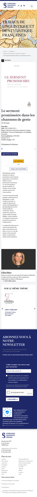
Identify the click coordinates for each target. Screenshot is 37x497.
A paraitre (4, 463)
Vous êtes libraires (24, 459)
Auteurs (3, 467)
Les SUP (21, 467)
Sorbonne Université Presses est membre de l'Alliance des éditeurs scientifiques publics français (18, 491)
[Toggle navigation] (31, 6)
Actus (3, 468)
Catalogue (11, 51)
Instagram (6, 487)
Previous (2, 308)
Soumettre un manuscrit (26, 461)
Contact (21, 472)
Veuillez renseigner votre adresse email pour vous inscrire (17, 366)
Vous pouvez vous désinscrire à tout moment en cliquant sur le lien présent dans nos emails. (17, 385)
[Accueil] (10, 5)
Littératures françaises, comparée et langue (18, 130)
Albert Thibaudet (11, 309)
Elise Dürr (4, 126)
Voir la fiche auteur (10, 281)
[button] (16, 85)
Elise (3, 272)
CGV (20, 474)
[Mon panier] (24, 6)
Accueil (5, 51)
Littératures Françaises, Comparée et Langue (14, 53)
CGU (2, 474)
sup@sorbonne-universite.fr (9, 448)
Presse (20, 470)
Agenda (21, 468)
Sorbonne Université (8, 484)
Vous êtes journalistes (25, 463)
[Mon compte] (21, 6)
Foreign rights (23, 465)
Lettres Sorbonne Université (11, 480)
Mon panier (4, 470)
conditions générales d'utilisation (14, 425)
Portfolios (4, 472)
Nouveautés (4, 461)
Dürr (9, 272)
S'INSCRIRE (12, 399)
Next (34, 308)
